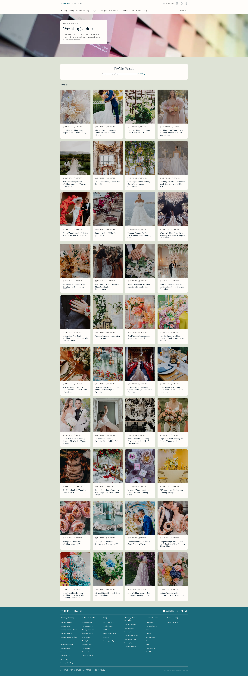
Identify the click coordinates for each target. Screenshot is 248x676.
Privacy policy (99, 670)
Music (147, 644)
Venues (148, 630)
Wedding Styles (129, 643)
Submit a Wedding (172, 622)
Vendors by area (150, 648)
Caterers (148, 633)
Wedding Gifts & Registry (67, 663)
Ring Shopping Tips (109, 641)
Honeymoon (64, 641)
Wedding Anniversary (130, 639)
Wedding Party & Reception (108, 11)
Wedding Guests (65, 648)
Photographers (150, 622)
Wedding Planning (67, 11)
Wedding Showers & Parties (68, 630)
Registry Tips (64, 659)
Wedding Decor (128, 632)
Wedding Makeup (87, 644)
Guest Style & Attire (87, 655)
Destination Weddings (66, 644)
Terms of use (76, 670)
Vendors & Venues (127, 11)
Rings (93, 11)
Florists (148, 641)
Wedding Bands (107, 626)
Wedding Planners (151, 626)
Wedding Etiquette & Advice (68, 637)
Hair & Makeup (150, 637)
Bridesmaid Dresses (87, 633)
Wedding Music (129, 628)
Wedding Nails (86, 648)
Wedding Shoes (86, 641)
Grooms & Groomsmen (88, 652)
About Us (64, 670)
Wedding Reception (130, 646)
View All (148, 652)
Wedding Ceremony (130, 624)
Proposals (106, 637)
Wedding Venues (65, 652)
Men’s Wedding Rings (109, 633)
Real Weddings (142, 11)
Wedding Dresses (87, 622)
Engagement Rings (108, 622)
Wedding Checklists (66, 622)
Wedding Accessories (88, 630)
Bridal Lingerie (86, 637)
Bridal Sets (106, 630)
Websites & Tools (65, 655)
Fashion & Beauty (82, 11)
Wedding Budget (65, 626)
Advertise (87, 670)
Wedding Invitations (66, 633)
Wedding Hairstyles (87, 626)
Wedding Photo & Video (131, 635)
